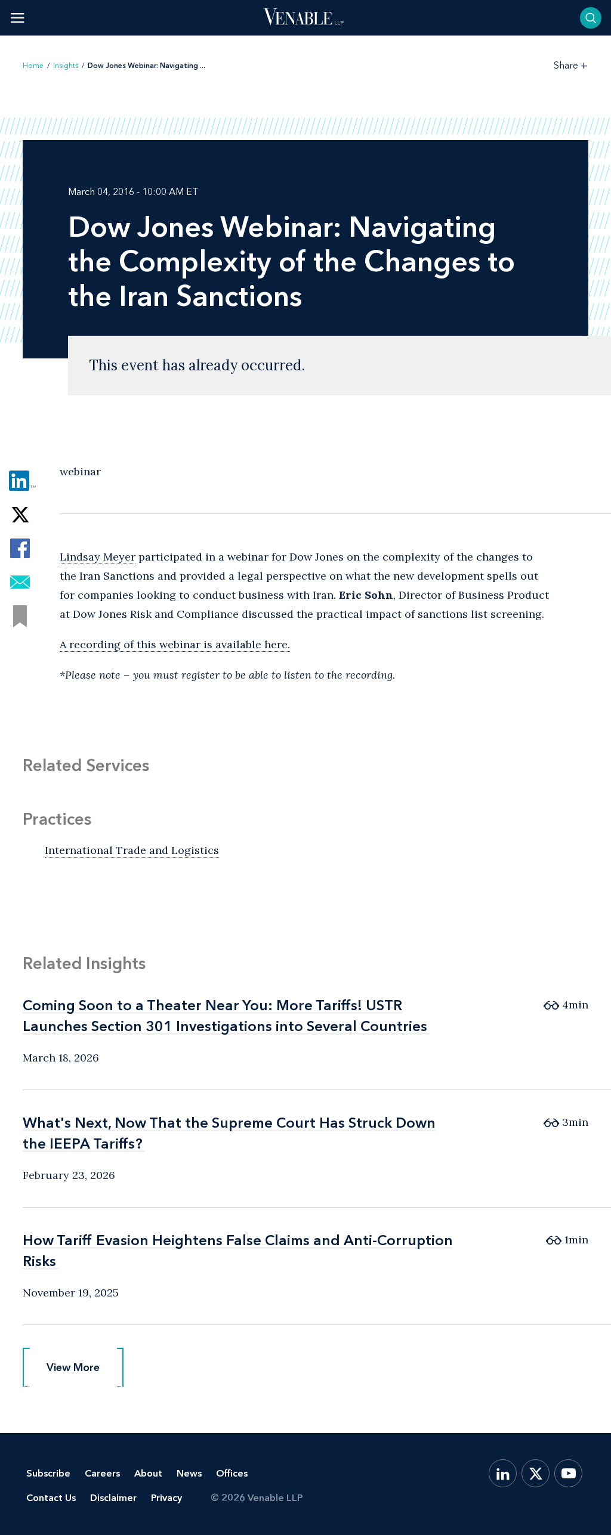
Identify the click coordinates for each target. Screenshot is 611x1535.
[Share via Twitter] (20, 514)
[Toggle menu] (18, 18)
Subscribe (48, 1473)
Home (33, 65)
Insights (65, 65)
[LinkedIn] (503, 1473)
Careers (102, 1473)
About (148, 1473)
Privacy (166, 1497)
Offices (232, 1473)
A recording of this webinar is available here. (175, 644)
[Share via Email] (20, 582)
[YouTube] (568, 1473)
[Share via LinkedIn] (20, 480)
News (189, 1473)
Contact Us (51, 1497)
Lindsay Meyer (97, 557)
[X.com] (535, 1473)
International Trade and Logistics (132, 850)
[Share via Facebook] (20, 548)
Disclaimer (113, 1497)
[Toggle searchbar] (590, 18)
